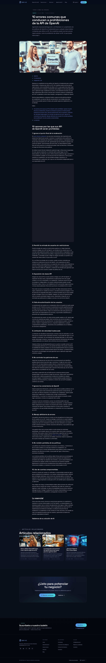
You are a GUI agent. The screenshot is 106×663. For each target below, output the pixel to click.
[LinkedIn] (23, 648)
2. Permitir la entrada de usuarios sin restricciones (57, 110)
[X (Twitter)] (20, 648)
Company (60, 649)
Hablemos (60, 595)
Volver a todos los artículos (41, 9)
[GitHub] (29, 648)
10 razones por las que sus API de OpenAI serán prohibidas (48, 108)
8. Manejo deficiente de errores (53, 116)
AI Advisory (60, 642)
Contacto (84, 2)
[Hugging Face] (32, 648)
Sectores (51, 2)
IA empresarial (37, 78)
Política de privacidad (73, 660)
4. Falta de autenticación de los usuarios (56, 112)
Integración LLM (38, 80)
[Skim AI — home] (23, 2)
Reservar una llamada (48, 595)
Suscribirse (80, 625)
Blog (66, 2)
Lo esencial (36, 120)
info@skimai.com (80, 628)
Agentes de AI (59, 2)
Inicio (44, 642)
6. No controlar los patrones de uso (55, 114)
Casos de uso (43, 2)
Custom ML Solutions (62, 647)
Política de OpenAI (56, 435)
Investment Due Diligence (63, 644)
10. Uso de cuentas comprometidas (50, 118)
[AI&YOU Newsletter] (26, 648)
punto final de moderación (40, 136)
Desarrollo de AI (35, 2)
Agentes (36, 76)
